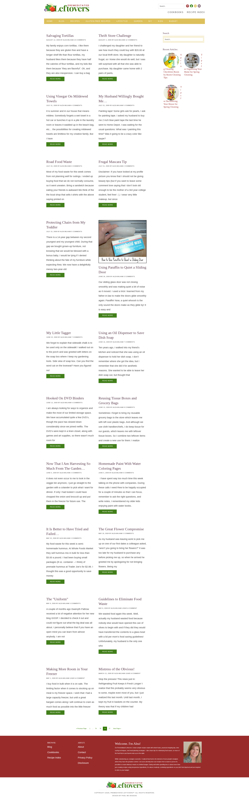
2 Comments (129, 166)
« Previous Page (81, 728)
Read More (55, 79)
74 (96, 728)
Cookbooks (53, 752)
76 (105, 728)
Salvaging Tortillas (60, 36)
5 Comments (129, 105)
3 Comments (76, 166)
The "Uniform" (57, 599)
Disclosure (83, 763)
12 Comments (131, 40)
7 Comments (77, 337)
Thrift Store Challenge (115, 36)
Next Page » (117, 728)
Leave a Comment (129, 608)
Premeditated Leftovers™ (66, 8)
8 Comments (129, 407)
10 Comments (80, 40)
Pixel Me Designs (129, 795)
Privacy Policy (85, 757)
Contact (82, 752)
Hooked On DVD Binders (65, 398)
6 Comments (77, 402)
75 (100, 728)
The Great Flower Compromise (121, 529)
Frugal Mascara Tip (113, 162)
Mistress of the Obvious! (116, 669)
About (81, 747)
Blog (49, 747)
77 (109, 728)
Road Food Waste (59, 162)
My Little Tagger (58, 333)
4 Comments (76, 105)
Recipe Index (54, 757)
